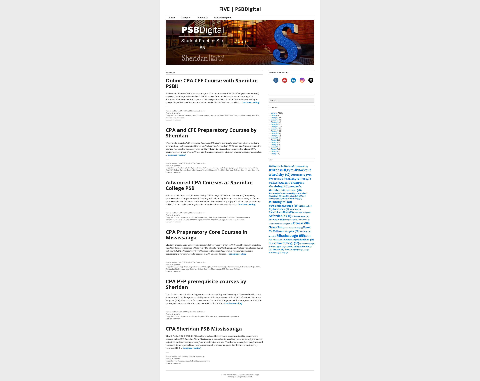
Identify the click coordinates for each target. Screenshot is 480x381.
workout (275, 252)
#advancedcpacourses (182, 217)
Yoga (285, 253)
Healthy (305, 231)
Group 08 (274, 133)
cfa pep (189, 115)
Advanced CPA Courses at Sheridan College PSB (209, 185)
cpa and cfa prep (223, 168)
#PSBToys (295, 209)
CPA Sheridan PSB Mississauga (204, 328)
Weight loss (303, 250)
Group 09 (274, 136)
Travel (278, 249)
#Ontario (181, 168)
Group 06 (274, 129)
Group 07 (274, 131)
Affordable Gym (300, 216)
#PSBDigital (191, 168)
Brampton (276, 219)
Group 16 (274, 151)
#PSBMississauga (219, 267)
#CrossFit (302, 166)
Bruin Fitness (304, 220)
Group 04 (274, 124)
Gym (275, 227)
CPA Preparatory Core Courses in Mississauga (206, 234)
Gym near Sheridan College (292, 228)
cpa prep (215, 115)
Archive (177, 113)
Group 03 (274, 122)
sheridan (255, 115)
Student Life (171, 118)
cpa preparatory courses (228, 316)
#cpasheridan (224, 217)
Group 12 (274, 142)
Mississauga (246, 115)
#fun (294, 196)
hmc (189, 170)
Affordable (280, 216)
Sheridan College (233, 170)
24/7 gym (307, 212)
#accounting (177, 267)
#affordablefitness (282, 166)
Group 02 (274, 120)
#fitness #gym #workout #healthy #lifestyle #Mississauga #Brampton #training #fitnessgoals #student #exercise (290, 182)
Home (172, 17)
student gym (277, 246)
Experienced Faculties (248, 168)
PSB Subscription (223, 17)
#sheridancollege (173, 220)
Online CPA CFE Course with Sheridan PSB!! (212, 83)
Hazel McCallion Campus (230, 115)
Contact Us (202, 17)
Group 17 (274, 154)
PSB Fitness (275, 240)
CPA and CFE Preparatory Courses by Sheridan (211, 132)
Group (273, 115)
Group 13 (274, 145)
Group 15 (274, 149)
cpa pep (207, 115)
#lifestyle (181, 115)
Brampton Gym (290, 220)
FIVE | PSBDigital (240, 8)
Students (180, 118)
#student (297, 212)
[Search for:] (291, 100)
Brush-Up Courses (204, 168)
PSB (223, 269)
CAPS (258, 267)
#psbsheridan (233, 267)
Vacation (291, 249)
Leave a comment (173, 120)
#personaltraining (291, 198)
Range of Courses (209, 170)
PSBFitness (291, 239)
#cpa (174, 115)
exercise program (284, 224)
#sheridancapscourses (240, 217)
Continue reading (250, 102)
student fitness (306, 244)
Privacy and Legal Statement (240, 377)
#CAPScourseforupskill (202, 217)
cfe (194, 115)
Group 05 (274, 127)
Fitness (301, 223)
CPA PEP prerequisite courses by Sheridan (206, 284)
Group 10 (274, 138)
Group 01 (274, 118)
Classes (200, 115)
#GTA (302, 196)
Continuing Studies (173, 269)
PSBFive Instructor (197, 111)
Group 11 (274, 140)
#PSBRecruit (305, 206)
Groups (184, 17)
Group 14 (274, 147)
